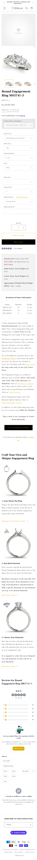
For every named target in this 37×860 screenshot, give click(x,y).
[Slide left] (2, 84)
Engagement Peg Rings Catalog (13, 521)
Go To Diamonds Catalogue (18, 427)
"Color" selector (14, 392)
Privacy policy (19, 852)
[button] (4, 8)
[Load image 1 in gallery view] (9, 84)
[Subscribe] (30, 824)
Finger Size (7, 177)
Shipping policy (19, 855)
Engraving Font (16, 197)
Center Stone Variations (12, 121)
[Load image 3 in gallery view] (28, 84)
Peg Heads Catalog (9, 595)
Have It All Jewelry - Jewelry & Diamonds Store (21, 849)
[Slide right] (34, 84)
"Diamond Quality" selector (12, 402)
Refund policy (9, 852)
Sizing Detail (8, 187)
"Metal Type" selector (25, 383)
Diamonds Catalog (8, 666)
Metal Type (7, 144)
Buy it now (18, 242)
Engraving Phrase (9, 207)
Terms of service (30, 852)
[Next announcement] (33, 3)
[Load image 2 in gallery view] (18, 84)
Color (5, 163)
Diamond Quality (9, 154)
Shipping (4, 112)
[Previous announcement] (4, 3)
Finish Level (7, 134)
